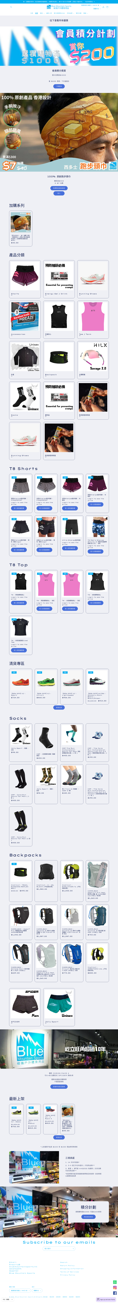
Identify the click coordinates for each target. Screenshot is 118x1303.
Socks (14, 415)
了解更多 (59, 86)
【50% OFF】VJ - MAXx (16, 1121)
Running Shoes (88, 294)
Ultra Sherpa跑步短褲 (71, 540)
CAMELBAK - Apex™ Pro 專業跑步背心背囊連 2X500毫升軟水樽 (20, 930)
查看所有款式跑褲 (59, 1086)
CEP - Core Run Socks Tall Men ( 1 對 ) (20, 796)
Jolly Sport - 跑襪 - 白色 (20, 749)
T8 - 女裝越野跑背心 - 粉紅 (71, 600)
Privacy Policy (67, 1275)
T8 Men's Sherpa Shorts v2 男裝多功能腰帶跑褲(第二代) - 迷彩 (97, 541)
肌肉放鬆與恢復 (84, 415)
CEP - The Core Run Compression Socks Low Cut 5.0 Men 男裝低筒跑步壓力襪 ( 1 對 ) (97, 751)
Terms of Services (69, 1272)
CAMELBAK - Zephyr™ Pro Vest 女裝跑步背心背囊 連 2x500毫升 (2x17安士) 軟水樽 (46, 973)
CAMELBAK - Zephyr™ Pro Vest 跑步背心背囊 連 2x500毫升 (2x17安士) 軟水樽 (97, 893)
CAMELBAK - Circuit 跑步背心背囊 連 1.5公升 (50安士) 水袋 (71, 969)
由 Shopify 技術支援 (41, 1297)
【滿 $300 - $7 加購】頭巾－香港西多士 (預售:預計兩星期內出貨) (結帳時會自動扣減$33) (20, 238)
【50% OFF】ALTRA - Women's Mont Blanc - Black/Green (97, 696)
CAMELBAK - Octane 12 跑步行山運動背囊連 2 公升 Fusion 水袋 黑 (46, 931)
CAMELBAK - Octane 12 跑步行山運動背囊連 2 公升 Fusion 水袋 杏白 (71, 931)
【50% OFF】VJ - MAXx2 (33, 1122)
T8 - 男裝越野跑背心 (17, 595)
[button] (11, 7)
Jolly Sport (51, 1022)
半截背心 (48, 334)
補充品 (47, 415)
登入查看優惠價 (19, 508)
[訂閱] (73, 1248)
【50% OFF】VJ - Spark (18, 694)
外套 (12, 374)
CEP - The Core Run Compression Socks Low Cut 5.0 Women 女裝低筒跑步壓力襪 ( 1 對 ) (97, 792)
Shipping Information (72, 1268)
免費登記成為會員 (59, 188)
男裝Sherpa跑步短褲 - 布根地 (97, 495)
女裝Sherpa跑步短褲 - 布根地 (71, 499)
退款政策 (58, 1297)
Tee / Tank (85, 334)
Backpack (51, 374)
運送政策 (71, 1297)
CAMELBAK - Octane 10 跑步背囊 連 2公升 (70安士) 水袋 (96, 930)
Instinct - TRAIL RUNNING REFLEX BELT (19, 886)
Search (64, 1262)
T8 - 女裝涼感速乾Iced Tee (19, 641)
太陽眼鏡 (82, 374)
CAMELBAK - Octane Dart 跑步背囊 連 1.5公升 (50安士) (20, 969)
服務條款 (65, 1297)
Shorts (15, 294)
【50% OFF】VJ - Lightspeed (69, 694)
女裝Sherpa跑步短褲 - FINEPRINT (45, 499)
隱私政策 (52, 1297)
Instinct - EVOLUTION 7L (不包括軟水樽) (71, 886)
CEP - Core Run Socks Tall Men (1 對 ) (20, 838)
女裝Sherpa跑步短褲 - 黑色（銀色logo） (46, 541)
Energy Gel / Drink (56, 294)
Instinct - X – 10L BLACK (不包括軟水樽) (45, 885)
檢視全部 (59, 707)
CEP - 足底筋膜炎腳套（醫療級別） (46, 754)
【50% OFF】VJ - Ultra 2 (44, 694)
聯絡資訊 (78, 1297)
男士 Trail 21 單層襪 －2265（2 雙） (70, 789)
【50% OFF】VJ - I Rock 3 (50, 1117)
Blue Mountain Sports (24, 1297)
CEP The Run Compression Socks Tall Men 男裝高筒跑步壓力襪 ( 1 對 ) (71, 751)
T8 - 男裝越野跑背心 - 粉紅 (45, 600)
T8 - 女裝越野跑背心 (94, 595)
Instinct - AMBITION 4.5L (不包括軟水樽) (97, 969)
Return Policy (67, 1265)
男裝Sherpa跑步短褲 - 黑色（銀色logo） (20, 541)
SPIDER (15, 1022)
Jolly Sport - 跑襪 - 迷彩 (45, 789)
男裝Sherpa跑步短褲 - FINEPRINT (19, 499)
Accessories (18, 334)
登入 (59, 193)
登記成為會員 (88, 1217)
